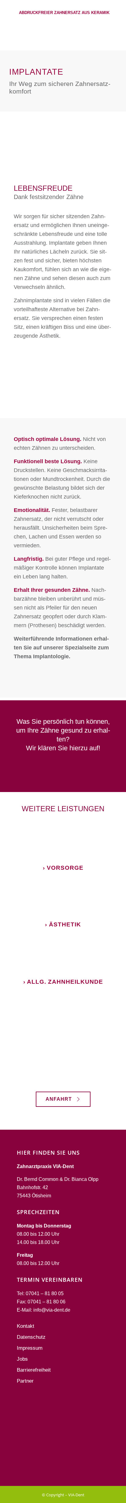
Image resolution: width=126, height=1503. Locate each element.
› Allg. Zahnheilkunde (63, 982)
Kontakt (25, 1326)
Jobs (22, 1359)
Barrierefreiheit (34, 1370)
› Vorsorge (63, 868)
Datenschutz (31, 1337)
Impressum (30, 1348)
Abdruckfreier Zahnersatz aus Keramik (64, 12)
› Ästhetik (63, 924)
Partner (25, 1381)
